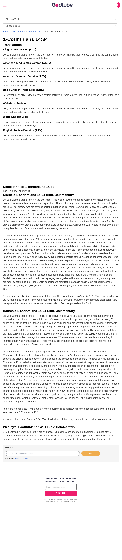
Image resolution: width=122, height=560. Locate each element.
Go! (90, 453)
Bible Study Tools (22, 458)
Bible (5, 31)
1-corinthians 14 (35, 31)
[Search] (118, 5)
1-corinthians (18, 31)
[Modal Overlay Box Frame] (61, 490)
